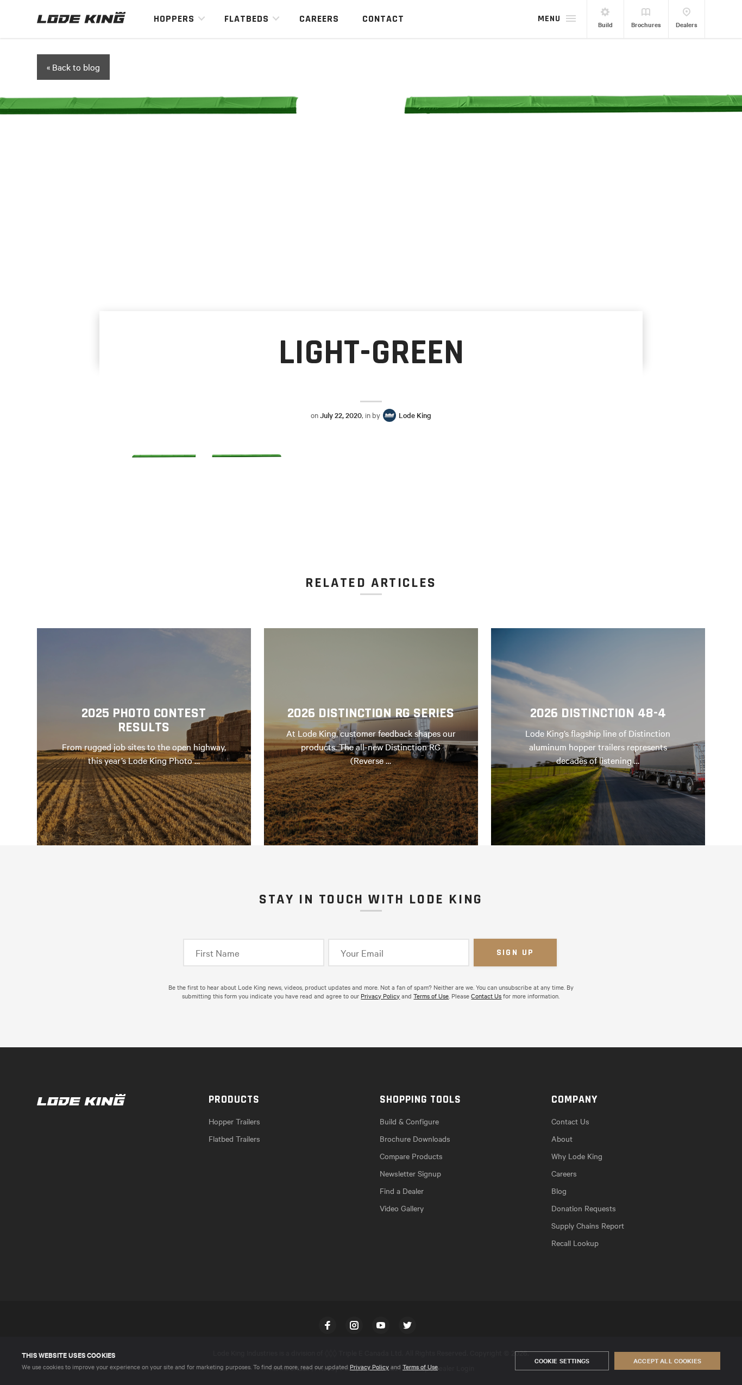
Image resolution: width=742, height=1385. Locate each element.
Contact (383, 18)
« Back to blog (73, 67)
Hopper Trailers (234, 1121)
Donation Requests (583, 1208)
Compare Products (411, 1155)
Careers (319, 18)
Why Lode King (576, 1155)
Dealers (686, 24)
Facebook (327, 1325)
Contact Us (486, 995)
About (562, 1138)
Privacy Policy (369, 1366)
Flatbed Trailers (234, 1138)
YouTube (380, 1325)
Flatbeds (246, 18)
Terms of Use (420, 1366)
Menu (549, 18)
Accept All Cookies (667, 1360)
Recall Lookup (575, 1242)
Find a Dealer (402, 1190)
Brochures (646, 24)
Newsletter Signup (410, 1173)
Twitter (407, 1325)
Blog (559, 1190)
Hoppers (174, 18)
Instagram (354, 1325)
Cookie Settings (562, 1360)
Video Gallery (402, 1208)
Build (605, 24)
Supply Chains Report (587, 1225)
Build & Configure (409, 1121)
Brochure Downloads (415, 1138)
